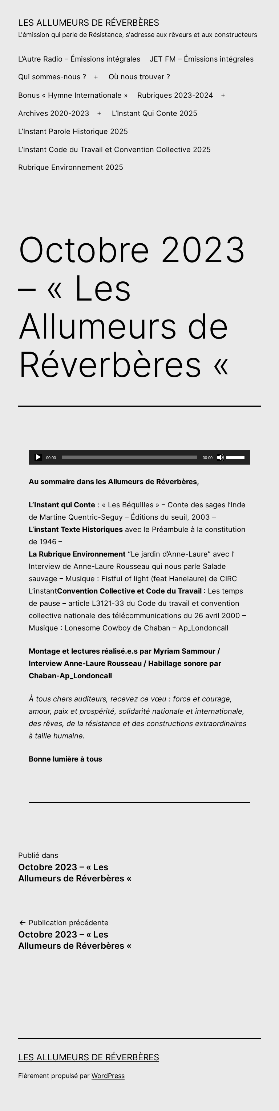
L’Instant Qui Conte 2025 (154, 113)
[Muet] (220, 457)
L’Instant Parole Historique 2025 (73, 131)
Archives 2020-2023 (53, 113)
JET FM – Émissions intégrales (202, 59)
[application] (139, 457)
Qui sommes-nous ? (52, 76)
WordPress (108, 1075)
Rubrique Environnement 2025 (70, 167)
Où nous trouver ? (139, 76)
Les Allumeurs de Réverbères (88, 22)
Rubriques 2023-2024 (175, 95)
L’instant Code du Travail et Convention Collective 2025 (114, 149)
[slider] (236, 456)
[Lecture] (38, 457)
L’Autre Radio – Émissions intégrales (79, 59)
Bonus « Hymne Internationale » (73, 95)
